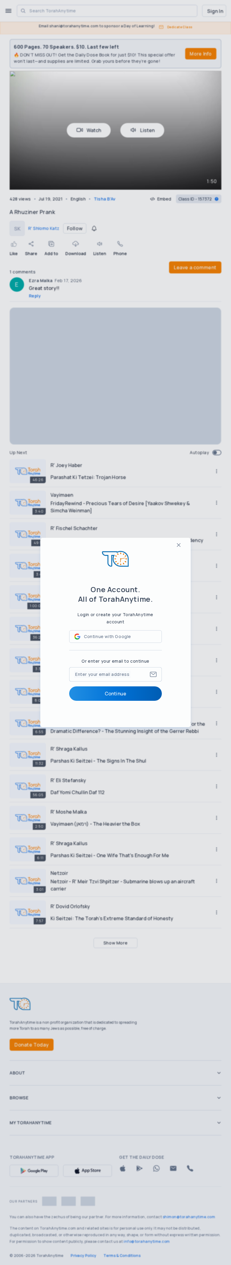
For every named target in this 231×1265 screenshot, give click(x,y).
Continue (115, 693)
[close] (178, 545)
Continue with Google (107, 636)
